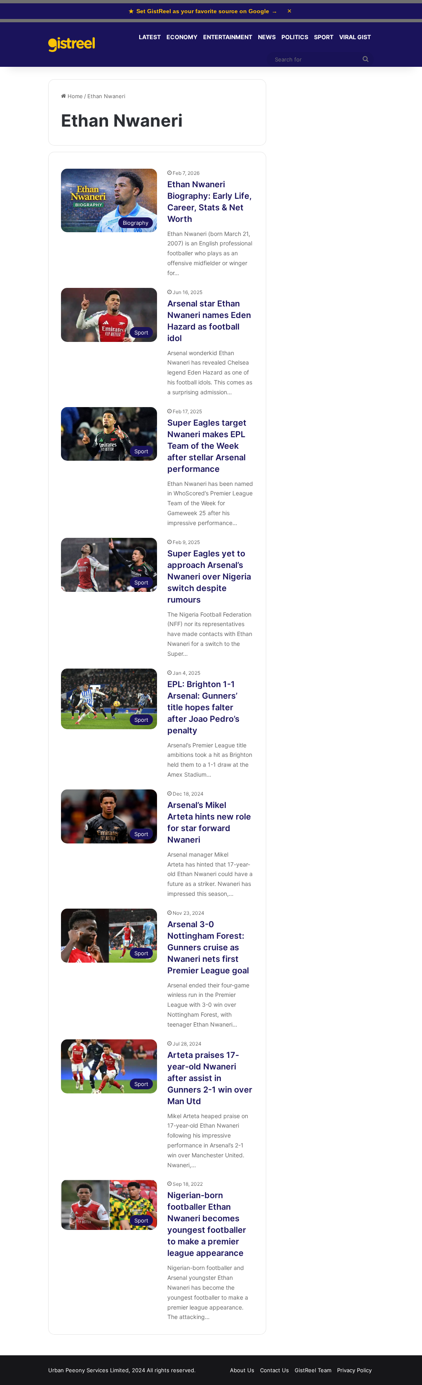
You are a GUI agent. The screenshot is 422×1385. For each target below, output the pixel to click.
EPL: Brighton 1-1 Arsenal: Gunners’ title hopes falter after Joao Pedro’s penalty (203, 707)
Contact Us (274, 1370)
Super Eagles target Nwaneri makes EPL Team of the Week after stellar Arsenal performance (206, 446)
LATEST (150, 36)
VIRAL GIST (355, 36)
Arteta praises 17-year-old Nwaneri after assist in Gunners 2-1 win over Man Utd (209, 1078)
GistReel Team (313, 1370)
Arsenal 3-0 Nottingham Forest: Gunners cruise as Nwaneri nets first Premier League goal (208, 947)
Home (74, 96)
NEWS (267, 36)
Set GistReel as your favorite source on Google (203, 11)
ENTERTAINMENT (227, 36)
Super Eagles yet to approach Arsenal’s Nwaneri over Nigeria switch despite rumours (209, 577)
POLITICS (294, 36)
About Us (242, 1370)
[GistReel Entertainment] (71, 44)
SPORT (323, 36)
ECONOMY (181, 36)
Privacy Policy (354, 1370)
